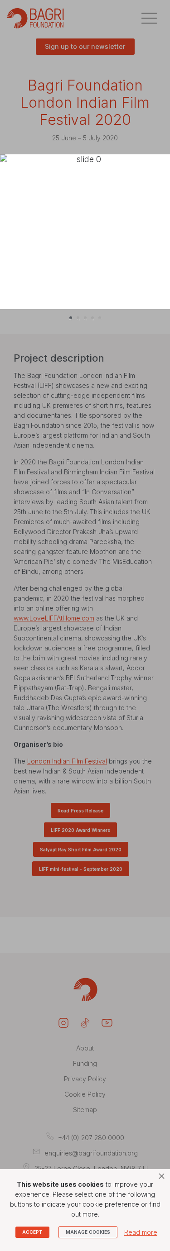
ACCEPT (32, 1232)
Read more (140, 1232)
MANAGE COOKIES (88, 1232)
